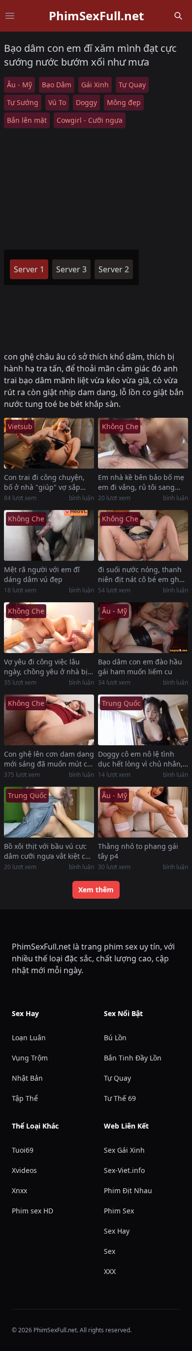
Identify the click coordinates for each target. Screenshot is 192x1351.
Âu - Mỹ (19, 84)
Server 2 (113, 269)
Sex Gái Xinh (124, 1150)
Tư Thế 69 (120, 1098)
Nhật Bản (27, 1078)
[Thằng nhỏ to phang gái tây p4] (143, 812)
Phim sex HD (32, 1210)
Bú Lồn (115, 1037)
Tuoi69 (22, 1150)
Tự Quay (132, 84)
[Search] (178, 16)
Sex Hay (116, 1231)
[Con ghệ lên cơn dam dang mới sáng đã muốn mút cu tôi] (49, 719)
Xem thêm (96, 889)
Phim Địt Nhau (128, 1190)
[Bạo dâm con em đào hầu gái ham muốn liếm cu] (143, 627)
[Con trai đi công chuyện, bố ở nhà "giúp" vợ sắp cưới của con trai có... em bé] (49, 443)
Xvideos (24, 1170)
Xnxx (19, 1190)
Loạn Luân (29, 1037)
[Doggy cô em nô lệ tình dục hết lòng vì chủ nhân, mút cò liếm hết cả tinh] (143, 719)
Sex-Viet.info (124, 1170)
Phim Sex (119, 1210)
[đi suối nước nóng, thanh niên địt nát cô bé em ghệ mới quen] (143, 535)
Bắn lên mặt (27, 120)
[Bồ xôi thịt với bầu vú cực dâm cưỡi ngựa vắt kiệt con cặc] (49, 812)
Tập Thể (25, 1098)
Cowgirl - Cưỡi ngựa (90, 120)
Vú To (57, 102)
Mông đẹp (124, 102)
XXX (110, 1271)
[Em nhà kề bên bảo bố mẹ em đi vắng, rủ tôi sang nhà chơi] (143, 443)
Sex (109, 1251)
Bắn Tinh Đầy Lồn (132, 1057)
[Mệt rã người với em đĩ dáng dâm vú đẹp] (49, 535)
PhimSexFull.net (96, 16)
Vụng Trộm (30, 1057)
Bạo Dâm (56, 84)
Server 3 (71, 269)
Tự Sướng (22, 102)
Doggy (86, 102)
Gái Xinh (95, 84)
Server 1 (29, 269)
